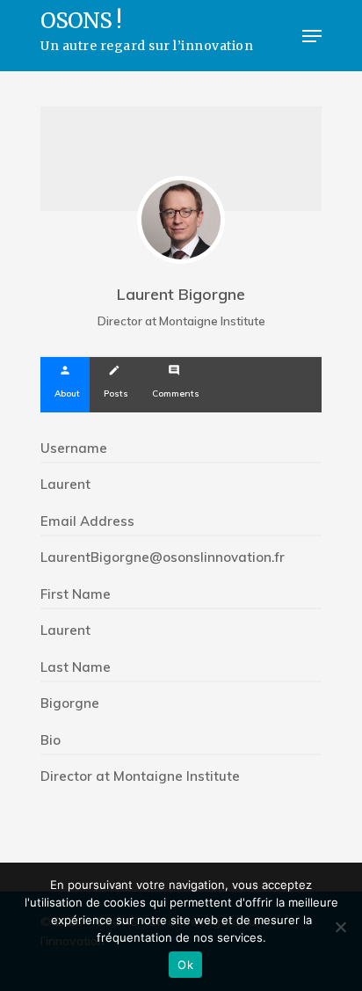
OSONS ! (146, 32)
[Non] (340, 927)
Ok (185, 965)
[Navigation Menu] (312, 36)
